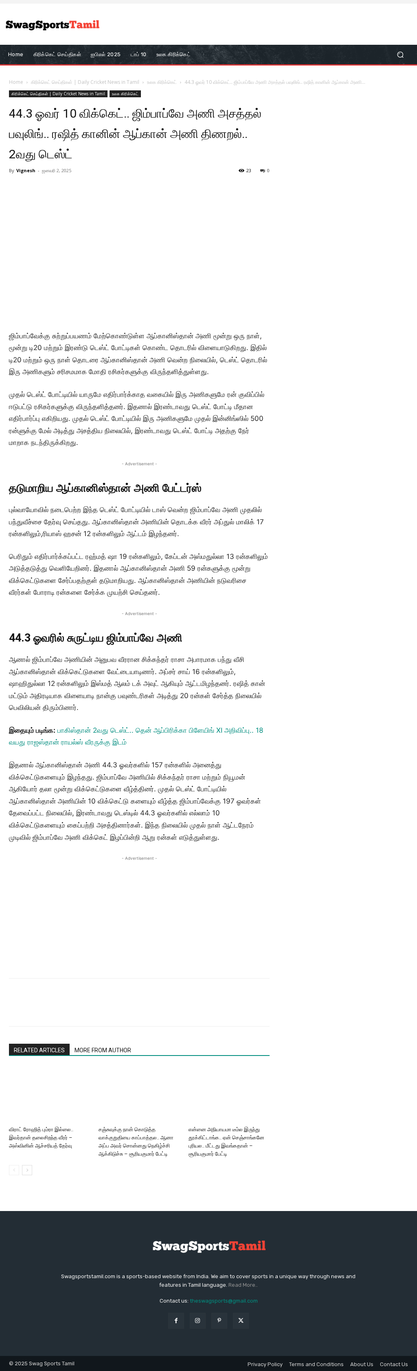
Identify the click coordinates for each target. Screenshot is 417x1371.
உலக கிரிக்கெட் (162, 82)
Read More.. (243, 1285)
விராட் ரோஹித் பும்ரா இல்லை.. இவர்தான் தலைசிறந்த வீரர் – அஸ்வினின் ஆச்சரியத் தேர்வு (41, 1137)
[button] (400, 54)
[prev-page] (14, 1170)
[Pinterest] (54, 1009)
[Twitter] (36, 1009)
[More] (92, 1009)
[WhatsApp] (73, 1009)
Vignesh (25, 170)
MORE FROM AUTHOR (103, 1050)
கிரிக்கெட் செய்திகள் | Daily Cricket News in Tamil (85, 82)
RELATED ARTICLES (39, 1050)
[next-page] (27, 1170)
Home (16, 82)
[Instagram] (198, 1321)
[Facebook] (17, 1009)
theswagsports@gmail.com (224, 1301)
